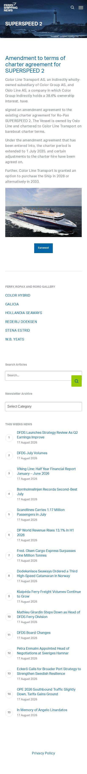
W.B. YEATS (14, 339)
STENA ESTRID (17, 330)
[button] (81, 7)
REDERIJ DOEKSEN (21, 322)
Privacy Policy (43, 753)
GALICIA (12, 304)
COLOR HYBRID (17, 295)
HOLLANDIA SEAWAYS (23, 313)
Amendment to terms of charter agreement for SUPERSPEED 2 (35, 65)
